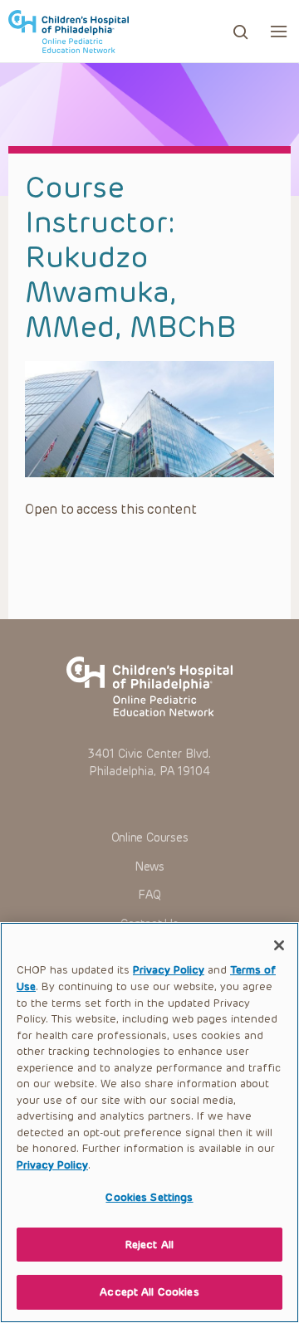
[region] (149, 1122)
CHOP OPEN (68, 31)
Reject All (149, 1244)
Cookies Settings (149, 1197)
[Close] (279, 945)
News (149, 867)
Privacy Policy (168, 970)
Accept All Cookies (149, 1292)
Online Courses (150, 838)
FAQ (149, 895)
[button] (278, 31)
